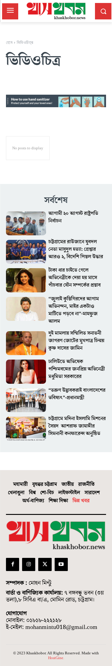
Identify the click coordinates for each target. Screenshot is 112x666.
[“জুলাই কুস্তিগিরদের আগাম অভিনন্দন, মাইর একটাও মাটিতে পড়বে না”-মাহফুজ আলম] (26, 309)
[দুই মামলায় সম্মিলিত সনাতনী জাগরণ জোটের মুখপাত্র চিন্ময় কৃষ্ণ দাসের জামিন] (26, 343)
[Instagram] (28, 564)
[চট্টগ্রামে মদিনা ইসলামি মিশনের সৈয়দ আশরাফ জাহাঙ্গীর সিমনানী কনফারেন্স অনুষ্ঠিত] (26, 429)
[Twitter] (44, 564)
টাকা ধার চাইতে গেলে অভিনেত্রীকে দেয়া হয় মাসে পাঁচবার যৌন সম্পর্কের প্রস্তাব (74, 278)
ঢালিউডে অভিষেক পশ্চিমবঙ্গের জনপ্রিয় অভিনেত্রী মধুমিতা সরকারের (76, 369)
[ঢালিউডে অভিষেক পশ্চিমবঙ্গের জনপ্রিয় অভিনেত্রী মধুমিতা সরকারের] (26, 371)
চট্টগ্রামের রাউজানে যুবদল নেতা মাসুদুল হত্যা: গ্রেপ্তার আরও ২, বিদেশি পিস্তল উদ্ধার (75, 249)
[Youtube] (61, 564)
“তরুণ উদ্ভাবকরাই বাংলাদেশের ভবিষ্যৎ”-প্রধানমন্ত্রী (76, 394)
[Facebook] (12, 564)
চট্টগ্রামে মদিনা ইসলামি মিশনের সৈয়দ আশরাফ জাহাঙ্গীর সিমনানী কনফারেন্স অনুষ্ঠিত (77, 426)
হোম (9, 42)
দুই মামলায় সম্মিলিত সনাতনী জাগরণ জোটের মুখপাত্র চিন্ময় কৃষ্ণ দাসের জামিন (76, 341)
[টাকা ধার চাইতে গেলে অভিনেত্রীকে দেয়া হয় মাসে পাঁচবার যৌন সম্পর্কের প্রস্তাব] (26, 280)
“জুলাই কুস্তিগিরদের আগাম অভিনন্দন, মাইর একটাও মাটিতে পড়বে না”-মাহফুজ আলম (73, 310)
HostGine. (56, 658)
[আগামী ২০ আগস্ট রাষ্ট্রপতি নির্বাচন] (26, 223)
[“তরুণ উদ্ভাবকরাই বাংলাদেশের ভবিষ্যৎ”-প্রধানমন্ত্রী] (26, 400)
